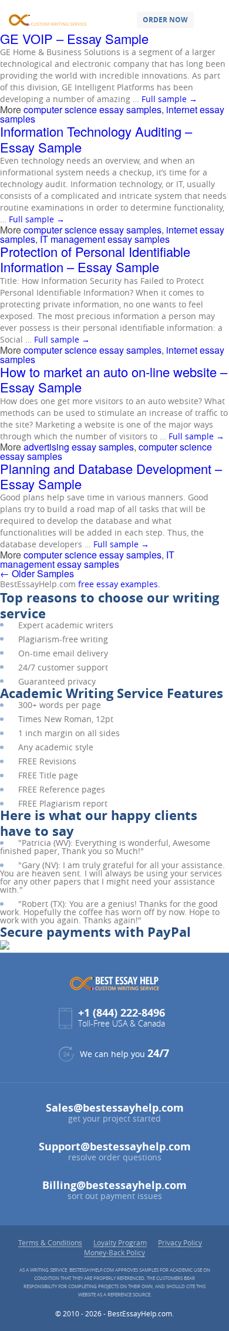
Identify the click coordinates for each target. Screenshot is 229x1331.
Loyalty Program (120, 1242)
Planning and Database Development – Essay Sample (111, 476)
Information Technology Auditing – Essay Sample (96, 138)
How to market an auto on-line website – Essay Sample (113, 379)
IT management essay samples (105, 239)
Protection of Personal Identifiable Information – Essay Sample (95, 259)
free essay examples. (119, 584)
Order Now (165, 20)
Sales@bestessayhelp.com (115, 1107)
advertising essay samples (78, 446)
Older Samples (37, 573)
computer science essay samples (92, 109)
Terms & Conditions (50, 1242)
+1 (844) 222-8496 (121, 1012)
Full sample (169, 98)
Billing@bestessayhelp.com (114, 1185)
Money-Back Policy (114, 1252)
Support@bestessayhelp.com (115, 1146)
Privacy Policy (180, 1242)
